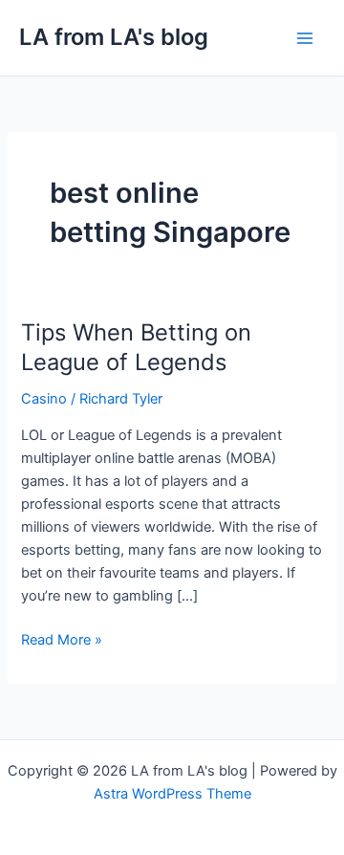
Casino (44, 398)
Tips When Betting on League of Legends (136, 347)
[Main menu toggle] (305, 38)
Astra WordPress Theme (172, 793)
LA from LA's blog (113, 37)
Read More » (61, 638)
